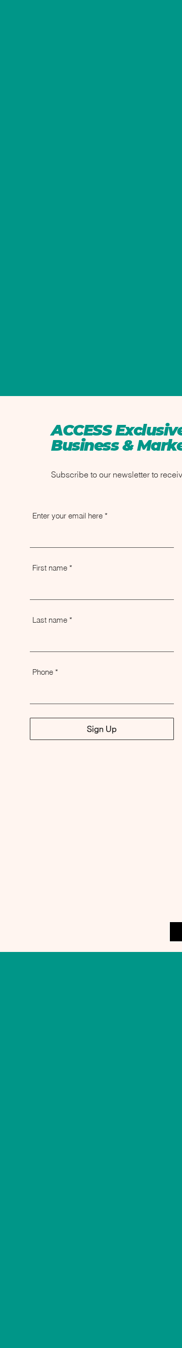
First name (49, 568)
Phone (42, 672)
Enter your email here (67, 515)
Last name (49, 620)
